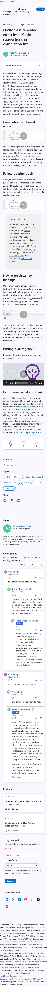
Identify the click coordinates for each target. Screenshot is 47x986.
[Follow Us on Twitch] (32, 900)
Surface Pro (4, 924)
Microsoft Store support (36, 933)
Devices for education (8, 941)
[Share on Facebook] (5, 501)
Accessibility (15, 973)
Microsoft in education (35, 939)
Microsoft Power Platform (14, 956)
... (15, 14)
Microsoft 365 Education (10, 944)
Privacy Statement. (21, 873)
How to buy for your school (31, 944)
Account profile (6, 933)
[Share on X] (12, 501)
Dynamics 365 (31, 953)
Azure (24, 959)
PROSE (27, 230)
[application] (23, 374)
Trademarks (34, 981)
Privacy (3, 981)
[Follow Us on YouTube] (25, 900)
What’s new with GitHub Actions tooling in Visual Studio (20, 824)
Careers (23, 967)
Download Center (20, 933)
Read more (16, 777)
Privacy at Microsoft (21, 970)
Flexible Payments (19, 939)
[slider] (21, 383)
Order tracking (12, 936)
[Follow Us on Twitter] (13, 900)
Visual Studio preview (29, 406)
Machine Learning (11, 482)
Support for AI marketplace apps (26, 961)
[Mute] (36, 383)
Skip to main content (8, 1)
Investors (32, 970)
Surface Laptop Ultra (30, 924)
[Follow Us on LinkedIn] (19, 900)
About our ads (17, 984)
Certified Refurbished (27, 936)
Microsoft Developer (35, 959)
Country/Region (12, 860)
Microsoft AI (5, 953)
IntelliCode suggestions (13, 89)
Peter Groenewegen (19, 52)
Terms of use (25, 981)
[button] (23, 374)
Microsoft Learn (6, 961)
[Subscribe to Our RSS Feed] (6, 907)
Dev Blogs (7, 11)
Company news (6, 970)
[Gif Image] (23, 136)
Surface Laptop (15, 924)
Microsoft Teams (31, 956)
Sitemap (24, 979)
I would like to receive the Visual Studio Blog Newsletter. (23, 872)
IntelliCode (14, 477)
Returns (3, 936)
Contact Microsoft (35, 979)
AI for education (13, 950)
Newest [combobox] (33, 564)
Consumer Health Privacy (10, 979)
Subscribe (10, 881)
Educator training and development (14, 947)
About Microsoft (32, 967)
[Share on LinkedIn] (18, 501)
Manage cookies (12, 981)
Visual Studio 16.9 (18, 98)
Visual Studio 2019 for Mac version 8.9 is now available (23, 803)
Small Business (15, 959)
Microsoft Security (17, 953)
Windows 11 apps (40, 930)
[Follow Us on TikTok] (38, 900)
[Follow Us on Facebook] (6, 900)
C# (5, 477)
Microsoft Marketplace (23, 964)
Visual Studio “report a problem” (27, 432)
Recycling (7, 984)
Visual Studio (9, 465)
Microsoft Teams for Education (30, 941)
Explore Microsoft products (21, 930)
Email (8, 849)
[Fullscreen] (40, 383)
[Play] (6, 383)
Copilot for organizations (25, 927)
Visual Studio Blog (22, 11)
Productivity (27, 482)
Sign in (40, 9)
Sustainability (26, 973)
